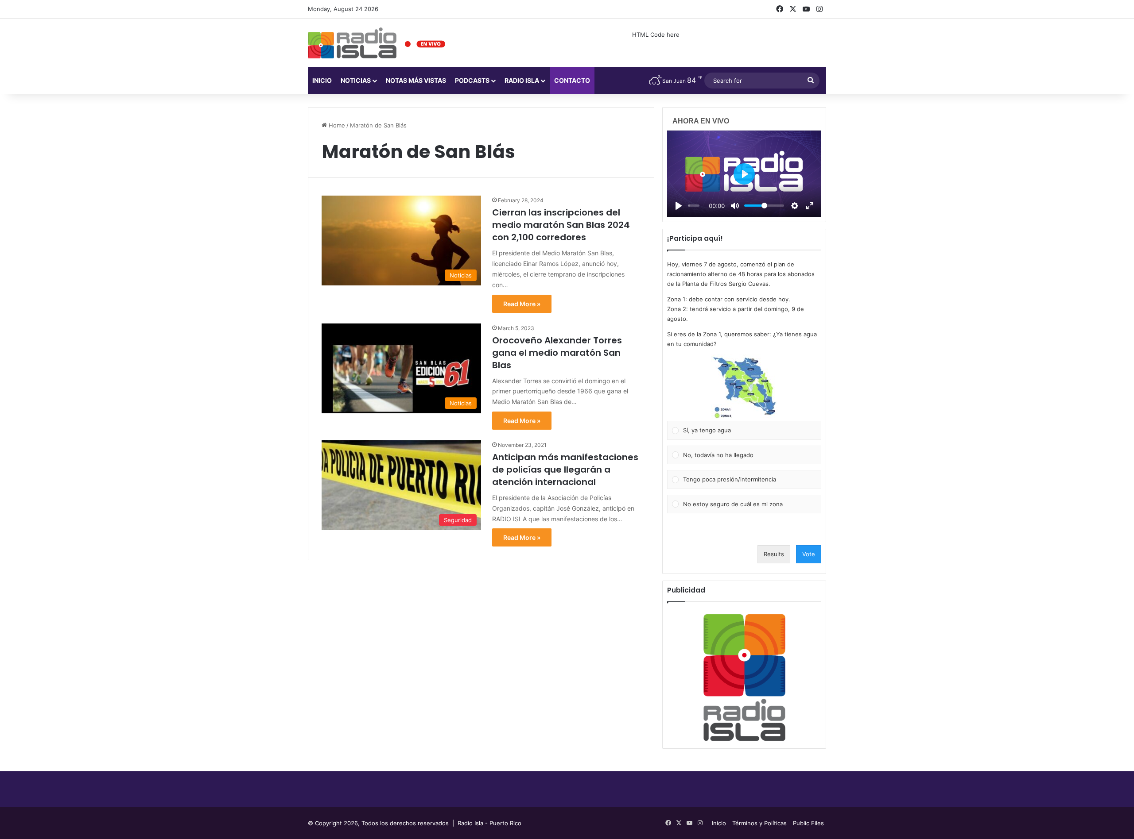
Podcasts (472, 80)
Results (774, 554)
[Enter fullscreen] (810, 206)
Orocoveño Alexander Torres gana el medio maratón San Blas (557, 352)
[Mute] (735, 206)
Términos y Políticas (759, 823)
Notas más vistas (416, 80)
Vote (808, 554)
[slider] (693, 205)
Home (336, 125)
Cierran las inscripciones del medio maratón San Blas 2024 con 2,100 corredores (561, 224)
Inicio (322, 80)
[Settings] (795, 206)
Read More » (521, 304)
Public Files (808, 823)
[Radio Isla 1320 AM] (352, 42)
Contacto (572, 80)
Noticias (356, 80)
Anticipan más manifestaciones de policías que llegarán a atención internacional (565, 469)
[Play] (679, 206)
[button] (744, 387)
